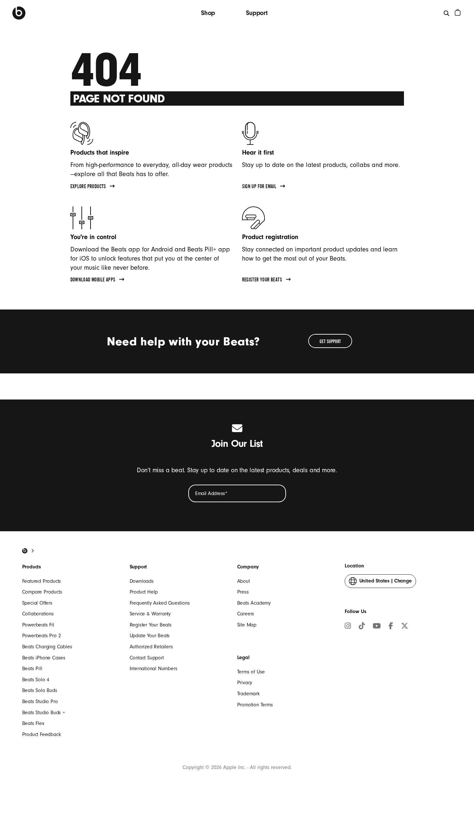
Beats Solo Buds (39, 690)
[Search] (447, 13)
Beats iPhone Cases (43, 658)
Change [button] (385, 583)
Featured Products (41, 581)
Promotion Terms (255, 705)
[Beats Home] (18, 13)
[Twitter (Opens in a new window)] (404, 626)
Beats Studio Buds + (43, 713)
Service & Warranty (150, 614)
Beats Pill (32, 668)
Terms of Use (251, 672)
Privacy (244, 683)
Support (257, 13)
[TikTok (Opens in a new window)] (362, 626)
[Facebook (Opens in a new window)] (391, 626)
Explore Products (88, 187)
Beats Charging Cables (47, 647)
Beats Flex (33, 723)
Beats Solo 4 (36, 680)
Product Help (144, 592)
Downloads (142, 581)
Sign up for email (259, 187)
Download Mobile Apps (93, 280)
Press (243, 592)
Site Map (246, 625)
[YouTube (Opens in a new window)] (377, 626)
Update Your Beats (150, 636)
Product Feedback (41, 734)
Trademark (248, 694)
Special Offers (37, 603)
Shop (208, 13)
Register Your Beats (151, 625)
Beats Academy (254, 603)
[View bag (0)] (457, 12)
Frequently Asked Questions (160, 603)
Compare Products (42, 592)
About (243, 581)
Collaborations (38, 614)
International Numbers (154, 668)
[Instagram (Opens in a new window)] (348, 626)
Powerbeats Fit (38, 625)
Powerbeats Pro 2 (41, 636)
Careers (245, 614)
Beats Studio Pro (40, 701)
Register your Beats (262, 280)
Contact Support (147, 658)
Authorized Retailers (151, 647)
